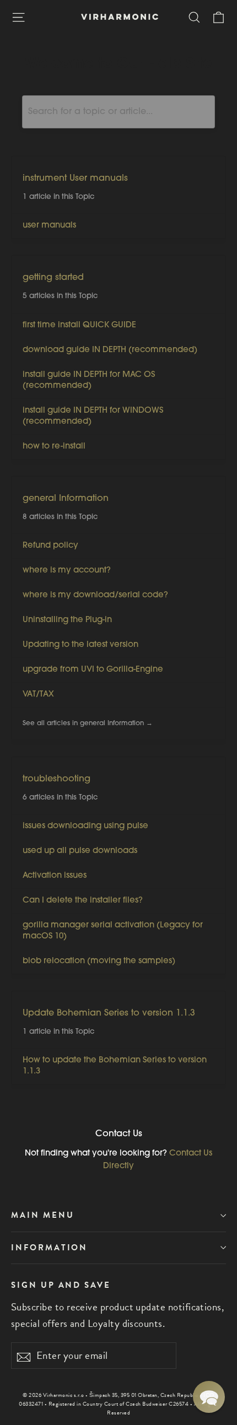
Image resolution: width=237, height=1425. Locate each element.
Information (49, 1248)
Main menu (42, 1215)
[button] (209, 1397)
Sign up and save (61, 1285)
